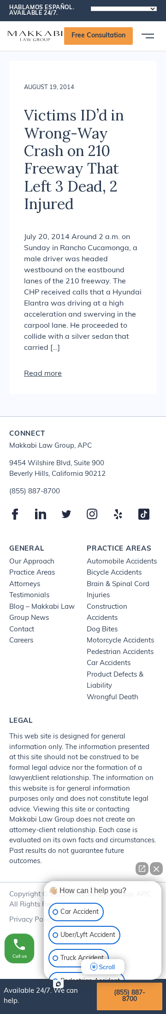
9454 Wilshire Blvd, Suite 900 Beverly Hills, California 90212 (57, 469)
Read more (43, 374)
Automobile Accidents (122, 561)
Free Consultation (98, 35)
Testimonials (29, 595)
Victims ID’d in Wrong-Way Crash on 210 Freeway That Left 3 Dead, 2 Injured (74, 159)
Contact (21, 629)
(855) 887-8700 (129, 996)
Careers (21, 640)
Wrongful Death (112, 697)
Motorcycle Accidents (120, 640)
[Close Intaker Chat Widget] (156, 868)
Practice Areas (32, 573)
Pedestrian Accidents (120, 652)
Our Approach (31, 561)
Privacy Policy (31, 920)
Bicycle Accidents (114, 573)
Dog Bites (102, 629)
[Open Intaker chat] (58, 984)
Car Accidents (108, 663)
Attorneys (24, 584)
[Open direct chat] (142, 868)
